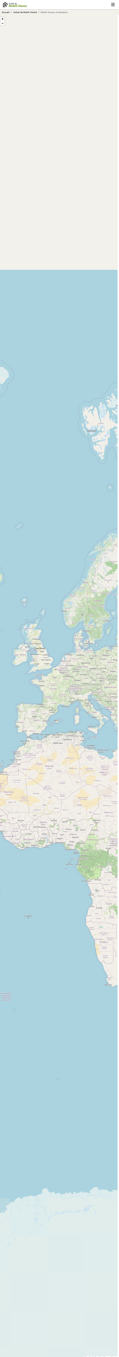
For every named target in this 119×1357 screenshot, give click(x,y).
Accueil (6, 12)
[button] (2, 19)
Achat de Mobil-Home (25, 12)
